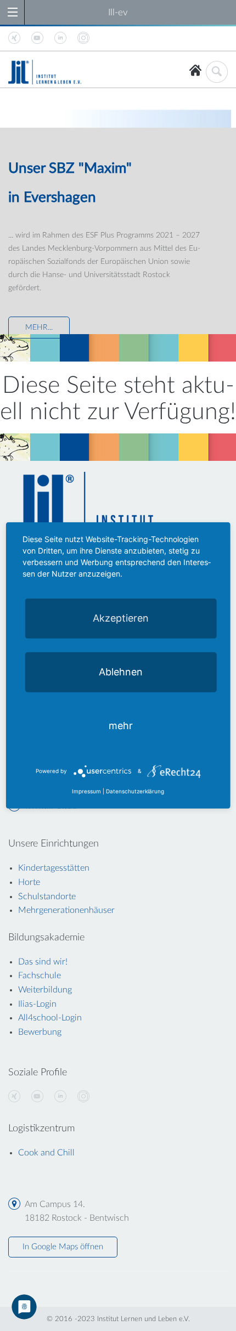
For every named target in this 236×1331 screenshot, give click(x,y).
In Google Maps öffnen (63, 1247)
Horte (29, 882)
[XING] (14, 1096)
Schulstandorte (47, 896)
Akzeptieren (121, 618)
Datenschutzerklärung (135, 791)
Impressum (86, 791)
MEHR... (39, 327)
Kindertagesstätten (53, 868)
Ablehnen (121, 672)
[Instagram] (83, 1096)
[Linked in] (60, 1096)
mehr (121, 725)
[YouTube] (37, 1096)
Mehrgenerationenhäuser (66, 910)
